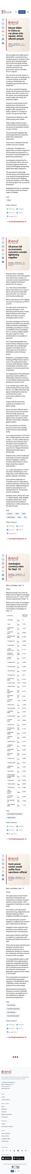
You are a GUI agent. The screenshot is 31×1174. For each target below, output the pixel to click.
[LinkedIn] (21, 1150)
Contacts (3, 1111)
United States (11, 517)
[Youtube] (14, 1150)
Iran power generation (13, 1008)
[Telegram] (18, 1150)
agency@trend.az (5, 1088)
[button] (3, 19)
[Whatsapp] (2, 1150)
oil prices (9, 513)
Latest (3, 1097)
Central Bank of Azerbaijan (14, 814)
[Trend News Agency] (6, 1072)
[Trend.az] (6, 12)
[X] (10, 1150)
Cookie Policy (4, 1141)
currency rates (11, 817)
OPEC (23, 513)
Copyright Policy (5, 1138)
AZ (15, 1171)
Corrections (4, 1117)
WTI (25, 517)
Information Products (7, 1126)
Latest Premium (5, 1099)
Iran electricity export (13, 1016)
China (9, 200)
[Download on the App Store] (6, 1158)
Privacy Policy (5, 1136)
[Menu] (28, 12)
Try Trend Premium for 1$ (17, 222)
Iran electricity (11, 1012)
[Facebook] (6, 1150)
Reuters (8, 71)
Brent (19, 517)
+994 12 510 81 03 (5, 1086)
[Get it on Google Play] (18, 1158)
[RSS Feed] (25, 1150)
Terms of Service (5, 1133)
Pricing (3, 1124)
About (3, 1106)
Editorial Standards (6, 1114)
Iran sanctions (11, 1005)
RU (18, 1171)
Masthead (4, 1109)
